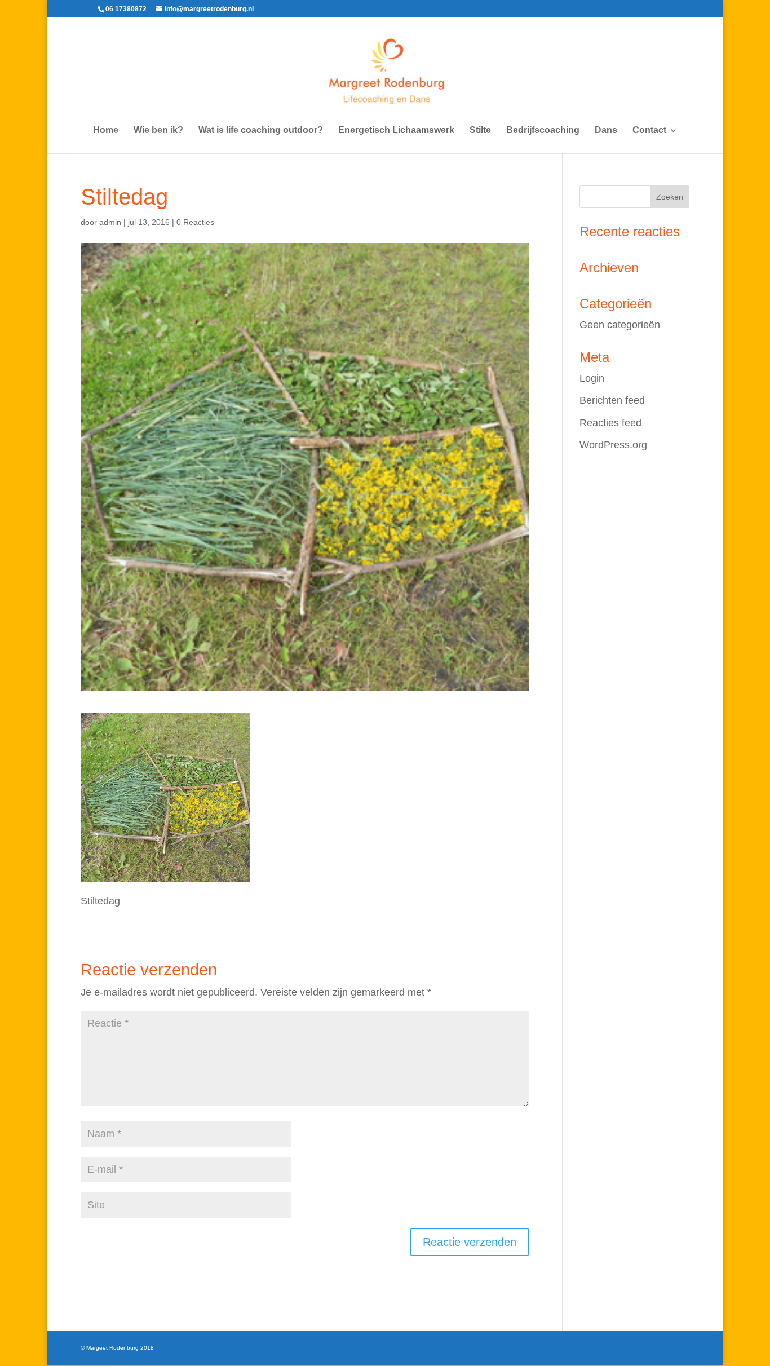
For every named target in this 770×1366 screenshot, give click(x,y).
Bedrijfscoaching (542, 130)
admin (110, 222)
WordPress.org (613, 444)
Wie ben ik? (158, 130)
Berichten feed (612, 400)
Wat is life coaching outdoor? (260, 130)
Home (105, 130)
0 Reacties (195, 222)
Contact (649, 130)
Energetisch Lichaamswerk (396, 130)
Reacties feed (610, 422)
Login (591, 378)
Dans (606, 130)
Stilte (480, 130)
